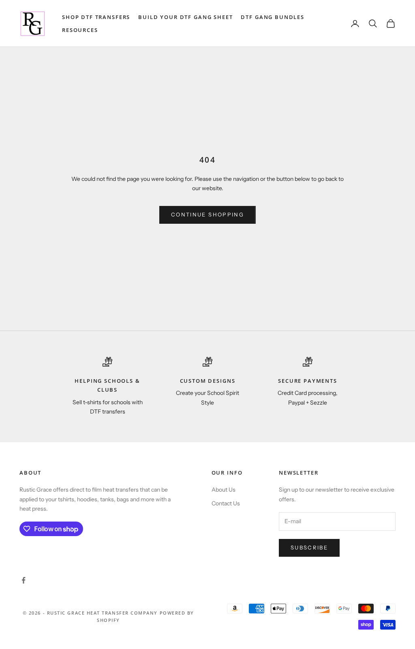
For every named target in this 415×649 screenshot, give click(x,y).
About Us (223, 489)
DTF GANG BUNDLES (272, 17)
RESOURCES (80, 30)
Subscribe (309, 547)
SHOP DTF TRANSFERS (96, 17)
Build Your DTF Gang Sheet (185, 17)
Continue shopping (207, 214)
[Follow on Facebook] (23, 580)
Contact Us (226, 503)
